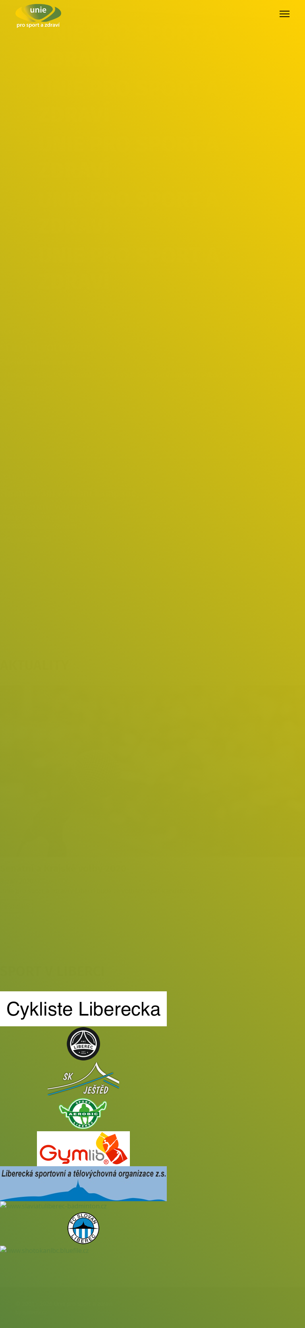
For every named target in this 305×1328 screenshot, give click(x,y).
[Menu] (285, 14)
